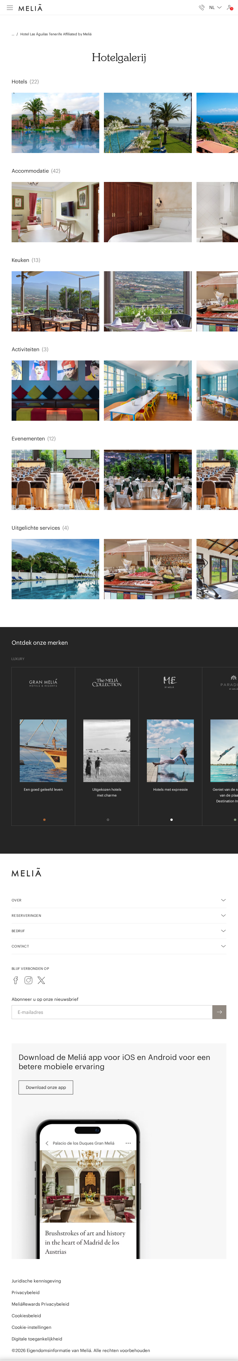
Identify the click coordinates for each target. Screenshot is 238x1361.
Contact (20, 946)
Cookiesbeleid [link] (26, 1315)
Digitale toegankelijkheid (37, 1339)
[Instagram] (28, 980)
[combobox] (215, 7)
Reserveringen (26, 915)
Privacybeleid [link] (25, 1292)
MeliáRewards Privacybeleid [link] (40, 1304)
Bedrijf (18, 931)
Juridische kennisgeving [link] (36, 1281)
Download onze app (46, 1087)
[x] (41, 980)
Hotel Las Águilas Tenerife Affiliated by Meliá (55, 34)
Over (16, 900)
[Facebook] (16, 980)
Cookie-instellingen (31, 1327)
